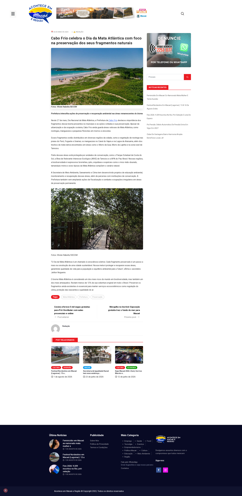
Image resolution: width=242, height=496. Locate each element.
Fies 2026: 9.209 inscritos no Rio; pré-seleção (72, 469)
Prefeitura (83, 297)
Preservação (97, 297)
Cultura (56, 368)
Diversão (67, 368)
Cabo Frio (112, 120)
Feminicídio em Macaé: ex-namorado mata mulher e (73, 443)
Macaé (87, 368)
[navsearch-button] (179, 14)
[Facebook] (158, 470)
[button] (13, 14)
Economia (131, 368)
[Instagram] (165, 470)
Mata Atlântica (69, 297)
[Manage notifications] (6, 490)
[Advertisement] (121, 406)
